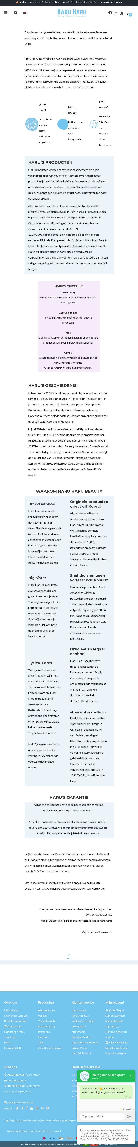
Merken (42, 1037)
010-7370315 (34, 1086)
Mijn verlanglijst (114, 1020)
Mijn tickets (112, 1026)
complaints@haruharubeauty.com (85, 827)
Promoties (44, 1031)
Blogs (7, 1042)
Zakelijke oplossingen (50, 1047)
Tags (40, 1042)
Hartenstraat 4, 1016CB (15, 1080)
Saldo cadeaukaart (119, 1042)
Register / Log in (114, 1010)
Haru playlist (11, 1047)
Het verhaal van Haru (16, 1015)
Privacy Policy (79, 1047)
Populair (42, 1015)
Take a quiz (10, 1037)
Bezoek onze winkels (15, 1020)
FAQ (83, 882)
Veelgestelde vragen (83, 1020)
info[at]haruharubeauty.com (50, 871)
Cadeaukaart (14, 1026)
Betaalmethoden (81, 1037)
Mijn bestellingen (115, 1015)
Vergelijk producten (116, 1047)
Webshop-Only (46, 1026)
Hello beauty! (11, 1010)
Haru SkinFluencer (82, 1053)
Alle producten (46, 1010)
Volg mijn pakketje (115, 1053)
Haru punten (79, 1010)
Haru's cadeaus (80, 1015)
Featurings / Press (14, 1031)
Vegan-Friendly (46, 1020)
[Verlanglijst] (115, 13)
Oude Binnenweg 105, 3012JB (18, 1091)
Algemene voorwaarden (85, 1042)
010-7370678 (34, 1075)
